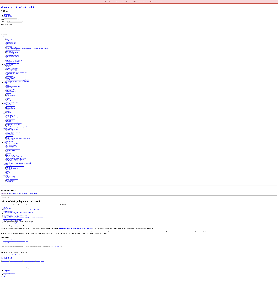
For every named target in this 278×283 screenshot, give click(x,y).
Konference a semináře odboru (10, 213)
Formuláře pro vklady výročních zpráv (12, 239)
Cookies (5, 274)
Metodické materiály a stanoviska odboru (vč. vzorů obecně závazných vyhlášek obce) (23, 209)
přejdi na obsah (6, 14)
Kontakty (5, 271)
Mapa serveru (10, 28)
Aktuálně (5, 207)
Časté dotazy (6, 242)
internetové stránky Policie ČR (8, 257)
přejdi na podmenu (7, 16)
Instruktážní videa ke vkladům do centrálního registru (15, 241)
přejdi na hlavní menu (8, 15)
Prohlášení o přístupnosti (9, 273)
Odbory (20, 193)
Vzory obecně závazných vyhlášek (11, 216)
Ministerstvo (14, 193)
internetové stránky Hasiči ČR (7, 258)
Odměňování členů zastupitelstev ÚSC (12, 220)
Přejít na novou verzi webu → (156, 1)
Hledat (2, 19)
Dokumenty (25, 193)
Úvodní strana (4, 193)
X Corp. (13, 254)
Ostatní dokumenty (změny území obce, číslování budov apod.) (17, 223)
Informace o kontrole (8, 211)
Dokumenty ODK (33, 193)
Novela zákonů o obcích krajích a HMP (12, 219)
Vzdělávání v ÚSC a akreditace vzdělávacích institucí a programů (18, 212)
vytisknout (3, 254)
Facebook (17, 254)
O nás (9, 193)
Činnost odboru (7, 208)
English (15, 28)
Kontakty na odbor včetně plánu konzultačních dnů (15, 215)
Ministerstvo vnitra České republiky (18, 7)
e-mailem (8, 254)
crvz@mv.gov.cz (57, 246)
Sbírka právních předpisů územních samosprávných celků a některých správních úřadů (23, 217)
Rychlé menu (4, 21)
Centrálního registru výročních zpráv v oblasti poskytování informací (75, 228)
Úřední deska (4, 276)
